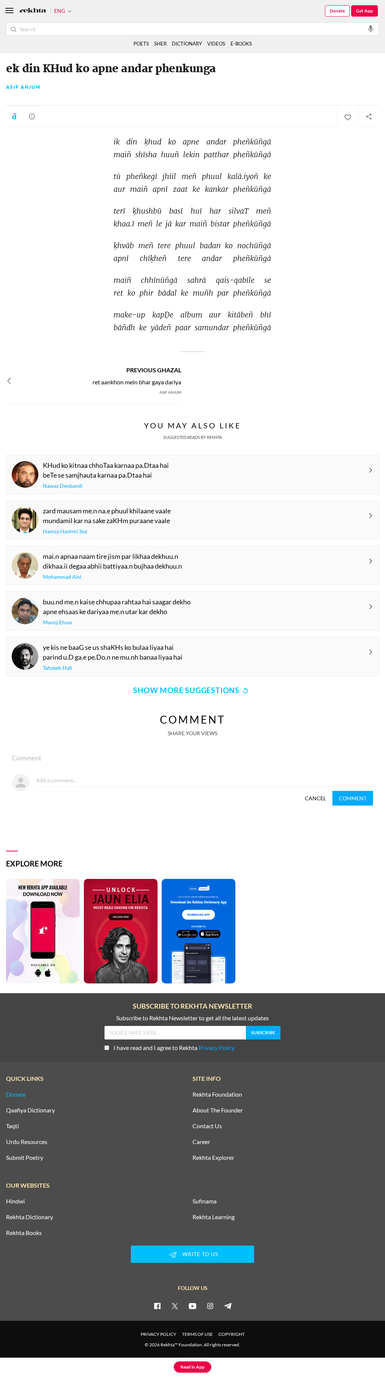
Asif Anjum (23, 87)
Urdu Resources (26, 1142)
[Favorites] (347, 116)
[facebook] (157, 1306)
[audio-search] (371, 29)
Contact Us (207, 1126)
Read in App (192, 1367)
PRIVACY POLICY (158, 1334)
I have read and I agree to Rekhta (174, 1047)
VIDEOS (216, 44)
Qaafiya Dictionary (30, 1110)
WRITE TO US (200, 1254)
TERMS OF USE (197, 1334)
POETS (141, 44)
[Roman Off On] (14, 116)
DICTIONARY (187, 44)
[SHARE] (368, 116)
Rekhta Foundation (217, 1094)
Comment (353, 798)
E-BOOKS (241, 44)
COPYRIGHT (231, 1334)
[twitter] (175, 1306)
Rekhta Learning (213, 1217)
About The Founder (217, 1110)
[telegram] (228, 1306)
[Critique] (32, 116)
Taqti (12, 1126)
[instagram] (210, 1306)
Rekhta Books (24, 1233)
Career (201, 1142)
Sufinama (204, 1201)
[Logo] (32, 11)
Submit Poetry (24, 1158)
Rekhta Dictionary (29, 1217)
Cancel (315, 798)
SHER (160, 44)
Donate (337, 11)
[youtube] (192, 1306)
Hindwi (15, 1201)
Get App (364, 11)
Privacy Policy (217, 1047)
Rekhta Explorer (213, 1158)
